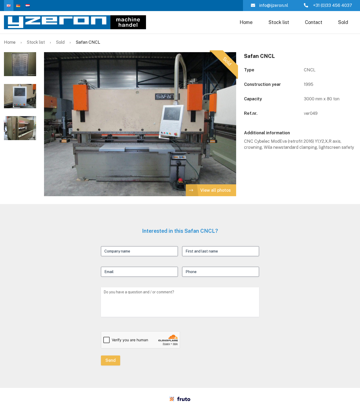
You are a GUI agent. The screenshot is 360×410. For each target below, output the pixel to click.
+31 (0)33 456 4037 (332, 5)
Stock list (279, 22)
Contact (313, 22)
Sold (343, 22)
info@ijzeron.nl (273, 5)
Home (246, 22)
